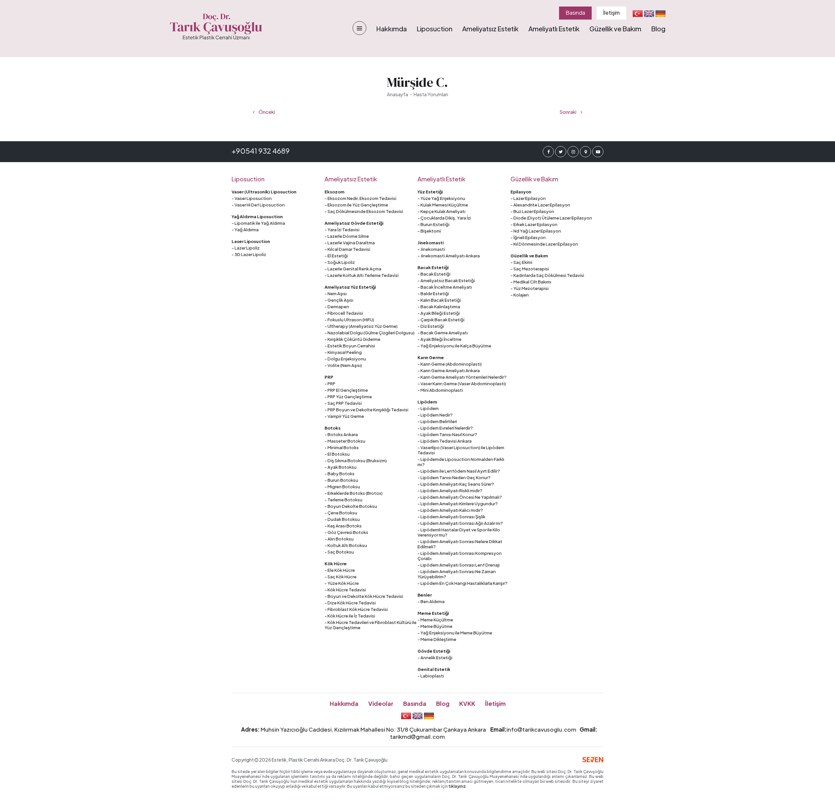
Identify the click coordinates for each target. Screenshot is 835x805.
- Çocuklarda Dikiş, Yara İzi (444, 217)
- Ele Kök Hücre (340, 570)
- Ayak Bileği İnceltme (440, 339)
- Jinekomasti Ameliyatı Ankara (449, 255)
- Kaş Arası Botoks (343, 525)
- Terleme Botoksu (343, 499)
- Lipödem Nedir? (435, 415)
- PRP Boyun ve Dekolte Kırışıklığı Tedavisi (366, 409)
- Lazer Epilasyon (528, 198)
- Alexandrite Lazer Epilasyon (540, 204)
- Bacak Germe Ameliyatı (443, 332)
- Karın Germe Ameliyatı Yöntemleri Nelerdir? (462, 377)
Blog (658, 28)
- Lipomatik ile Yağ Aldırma (258, 223)
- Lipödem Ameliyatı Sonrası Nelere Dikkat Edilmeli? (460, 544)
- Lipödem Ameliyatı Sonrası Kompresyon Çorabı (460, 556)
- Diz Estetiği (431, 326)
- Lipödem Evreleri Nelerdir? (445, 428)
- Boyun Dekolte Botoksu (351, 506)
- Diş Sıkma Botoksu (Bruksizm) (356, 460)
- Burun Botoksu (341, 480)
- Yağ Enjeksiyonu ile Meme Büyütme (455, 632)
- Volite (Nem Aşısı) (343, 365)
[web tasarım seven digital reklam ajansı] (592, 760)
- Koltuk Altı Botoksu (346, 545)
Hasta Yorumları (431, 94)
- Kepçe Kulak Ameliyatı (441, 211)
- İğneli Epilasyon (528, 237)
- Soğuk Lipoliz (340, 262)
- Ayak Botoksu (341, 467)
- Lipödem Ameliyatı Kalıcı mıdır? (450, 510)
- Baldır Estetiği (433, 293)
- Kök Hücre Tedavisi (345, 589)
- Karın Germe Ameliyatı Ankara (449, 370)
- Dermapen (337, 306)
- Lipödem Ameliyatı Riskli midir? (450, 490)
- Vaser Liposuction (252, 198)
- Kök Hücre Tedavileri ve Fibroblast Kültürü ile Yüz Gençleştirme (371, 625)
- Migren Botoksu (342, 486)
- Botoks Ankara (341, 434)
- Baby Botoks (340, 473)
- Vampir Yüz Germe (344, 416)
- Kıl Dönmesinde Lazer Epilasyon (544, 244)
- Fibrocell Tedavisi (344, 313)
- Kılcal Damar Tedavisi (347, 249)
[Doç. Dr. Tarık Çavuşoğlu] (216, 27)
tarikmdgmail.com (417, 736)
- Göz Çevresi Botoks (346, 532)
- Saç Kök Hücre (341, 576)
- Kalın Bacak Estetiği (439, 300)
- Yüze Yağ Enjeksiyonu (441, 198)
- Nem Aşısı (336, 293)
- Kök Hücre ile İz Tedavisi (350, 615)
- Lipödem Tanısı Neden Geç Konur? (454, 477)
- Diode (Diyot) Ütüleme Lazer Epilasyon (551, 217)
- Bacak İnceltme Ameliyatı (445, 287)
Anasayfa (397, 94)
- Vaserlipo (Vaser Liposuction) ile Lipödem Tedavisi (461, 450)
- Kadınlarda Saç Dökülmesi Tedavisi (547, 275)
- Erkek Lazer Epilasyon (533, 224)
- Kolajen (519, 294)
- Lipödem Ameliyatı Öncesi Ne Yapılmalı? (460, 497)
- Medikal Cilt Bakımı (530, 281)
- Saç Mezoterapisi (529, 268)
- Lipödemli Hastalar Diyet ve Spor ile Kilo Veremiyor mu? (459, 532)
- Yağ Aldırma (245, 229)
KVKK (467, 703)
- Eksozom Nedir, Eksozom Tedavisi (360, 198)
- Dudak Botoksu (342, 519)
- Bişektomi (429, 231)
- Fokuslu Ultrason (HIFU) (349, 319)
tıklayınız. (457, 786)
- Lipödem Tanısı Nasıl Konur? (447, 434)
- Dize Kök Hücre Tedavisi (350, 602)
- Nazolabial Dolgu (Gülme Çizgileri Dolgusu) (370, 332)
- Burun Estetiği (433, 224)
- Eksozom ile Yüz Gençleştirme (356, 204)
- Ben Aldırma (431, 601)
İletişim (611, 12)
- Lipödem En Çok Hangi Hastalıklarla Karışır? (463, 583)
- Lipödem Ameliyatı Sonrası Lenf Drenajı (459, 565)
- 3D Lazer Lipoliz (249, 254)
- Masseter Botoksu (345, 441)
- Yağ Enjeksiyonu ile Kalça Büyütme (454, 345)
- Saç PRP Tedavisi (343, 403)
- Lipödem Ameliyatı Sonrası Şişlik (451, 516)
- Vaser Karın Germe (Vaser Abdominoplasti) (462, 383)
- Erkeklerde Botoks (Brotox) (354, 493)
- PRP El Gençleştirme (346, 390)
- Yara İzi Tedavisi (342, 229)
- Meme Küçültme (435, 619)
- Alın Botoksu (339, 538)
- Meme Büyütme (435, 626)
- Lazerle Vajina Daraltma (350, 242)
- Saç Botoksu (339, 551)
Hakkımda (391, 28)
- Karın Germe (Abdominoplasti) (450, 364)
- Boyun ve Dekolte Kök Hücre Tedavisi (364, 596)
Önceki (266, 112)
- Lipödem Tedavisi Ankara (445, 441)
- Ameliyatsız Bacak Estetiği (446, 280)
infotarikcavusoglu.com (541, 729)
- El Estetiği (336, 255)
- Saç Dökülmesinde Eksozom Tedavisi (364, 211)
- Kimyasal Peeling (343, 352)
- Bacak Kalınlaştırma (439, 306)
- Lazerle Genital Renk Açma (353, 268)
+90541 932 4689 (261, 150)
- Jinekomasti (431, 249)
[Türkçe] (638, 13)
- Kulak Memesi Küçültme (443, 204)
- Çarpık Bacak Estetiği (441, 319)
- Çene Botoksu (341, 512)
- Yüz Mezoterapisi (529, 288)
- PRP (330, 383)
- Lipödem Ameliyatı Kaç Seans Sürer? (456, 484)
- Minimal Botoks (342, 447)
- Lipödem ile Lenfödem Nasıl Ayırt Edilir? (459, 471)
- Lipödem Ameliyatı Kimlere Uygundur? (458, 503)
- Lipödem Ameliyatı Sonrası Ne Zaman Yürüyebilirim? (457, 574)
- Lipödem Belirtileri (437, 421)
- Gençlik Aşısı (339, 300)
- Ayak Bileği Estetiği (439, 313)
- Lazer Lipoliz (246, 248)
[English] (649, 13)
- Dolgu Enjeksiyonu (345, 358)
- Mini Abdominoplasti (440, 390)
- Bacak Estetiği (434, 274)
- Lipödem (428, 408)
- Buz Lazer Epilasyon (532, 211)
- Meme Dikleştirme (437, 639)
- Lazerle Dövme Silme (347, 236)
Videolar (380, 703)
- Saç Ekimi (521, 262)
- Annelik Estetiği (435, 657)
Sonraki (568, 112)
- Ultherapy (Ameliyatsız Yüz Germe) (361, 326)
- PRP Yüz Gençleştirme (348, 396)
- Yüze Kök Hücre (342, 583)
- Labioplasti (431, 675)
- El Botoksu (337, 454)
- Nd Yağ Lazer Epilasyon (535, 231)
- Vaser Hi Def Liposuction (258, 204)
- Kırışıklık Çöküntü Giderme (352, 339)
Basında (575, 12)
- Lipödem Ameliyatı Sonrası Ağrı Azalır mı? (460, 523)
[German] (660, 13)
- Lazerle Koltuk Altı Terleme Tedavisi (362, 275)
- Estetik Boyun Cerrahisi (350, 345)
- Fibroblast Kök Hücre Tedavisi (356, 609)
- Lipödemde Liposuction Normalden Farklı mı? (461, 462)
